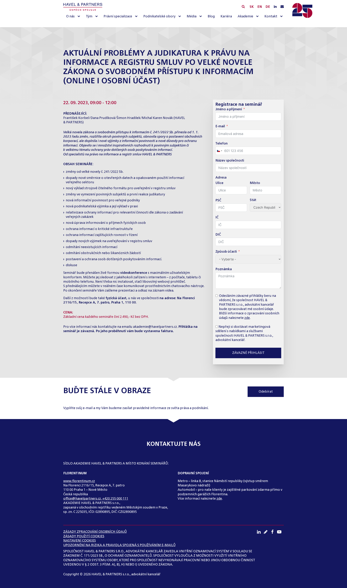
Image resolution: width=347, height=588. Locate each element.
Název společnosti (229, 160)
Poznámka (223, 269)
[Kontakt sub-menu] (282, 16)
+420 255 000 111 (115, 498)
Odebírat (266, 391)
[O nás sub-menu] (80, 16)
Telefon (221, 143)
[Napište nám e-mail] (282, 7)
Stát (253, 200)
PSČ (218, 200)
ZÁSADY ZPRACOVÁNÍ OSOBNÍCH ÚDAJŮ (95, 531)
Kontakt (270, 16)
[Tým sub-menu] (97, 16)
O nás (70, 16)
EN (259, 7)
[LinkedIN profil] (275, 7)
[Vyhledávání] (243, 6)
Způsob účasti (226, 251)
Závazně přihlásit (248, 353)
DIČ (218, 234)
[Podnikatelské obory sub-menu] (180, 16)
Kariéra (226, 16)
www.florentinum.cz (79, 481)
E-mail (220, 126)
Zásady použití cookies (83, 536)
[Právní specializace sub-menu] (137, 16)
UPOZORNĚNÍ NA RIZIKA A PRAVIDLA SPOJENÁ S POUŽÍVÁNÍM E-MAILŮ (119, 545)
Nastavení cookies (79, 540)
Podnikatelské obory (159, 16)
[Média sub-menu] (201, 16)
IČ (217, 217)
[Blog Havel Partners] (267, 532)
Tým (89, 16)
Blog (211, 16)
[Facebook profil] (273, 532)
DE (267, 7)
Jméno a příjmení (228, 109)
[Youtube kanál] (280, 532)
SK (252, 7)
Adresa (220, 177)
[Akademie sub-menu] (258, 16)
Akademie (245, 16)
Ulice (219, 183)
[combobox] (219, 151)
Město (255, 183)
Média (191, 16)
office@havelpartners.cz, (82, 498)
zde (247, 318)
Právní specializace (118, 16)
